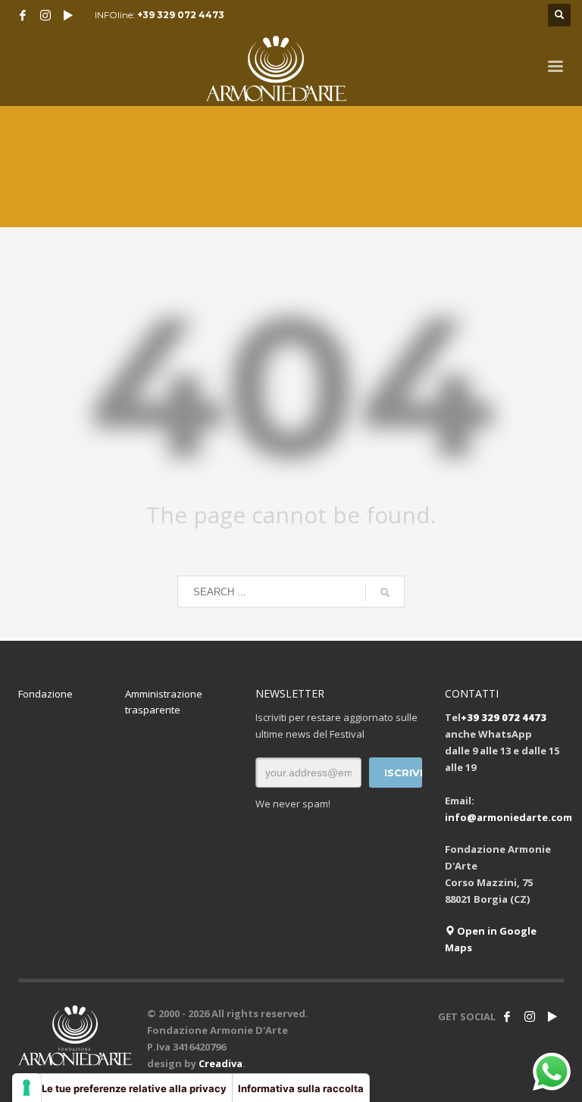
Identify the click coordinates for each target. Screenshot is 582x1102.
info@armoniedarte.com (508, 817)
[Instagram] (45, 15)
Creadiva (220, 1063)
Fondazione (45, 694)
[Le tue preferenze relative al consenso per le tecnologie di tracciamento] (26, 1087)
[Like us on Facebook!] (507, 1016)
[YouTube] (68, 15)
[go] (385, 592)
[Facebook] (22, 15)
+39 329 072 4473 (180, 14)
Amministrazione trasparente (163, 701)
